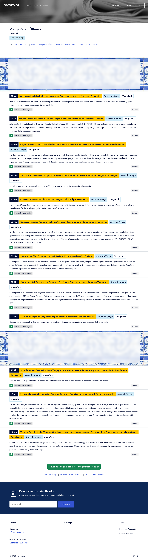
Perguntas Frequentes (128, 529)
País (81, 44)
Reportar (135, 110)
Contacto (13, 542)
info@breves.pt (16, 532)
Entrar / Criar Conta (134, 5)
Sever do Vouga (17, 37)
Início (29, 5)
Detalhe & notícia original (23, 110)
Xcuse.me (21, 556)
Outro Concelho (92, 44)
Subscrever (66, 504)
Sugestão (24, 542)
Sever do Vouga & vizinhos (41, 44)
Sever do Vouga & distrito (66, 44)
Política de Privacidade (128, 533)
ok (11, 110)
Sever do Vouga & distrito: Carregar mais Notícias (74, 466)
